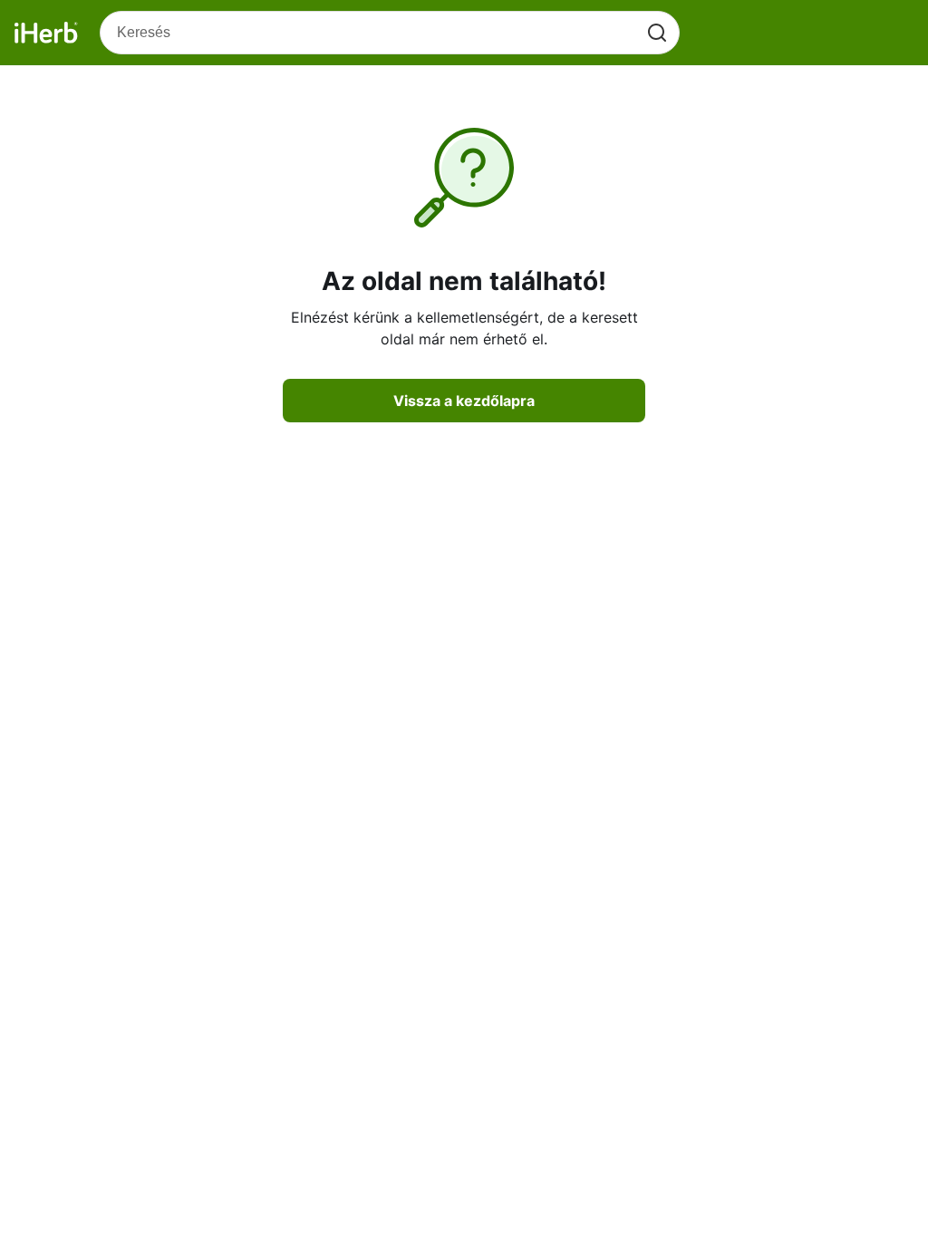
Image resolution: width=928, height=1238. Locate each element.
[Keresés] (657, 33)
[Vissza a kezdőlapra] (46, 33)
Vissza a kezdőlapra (464, 401)
